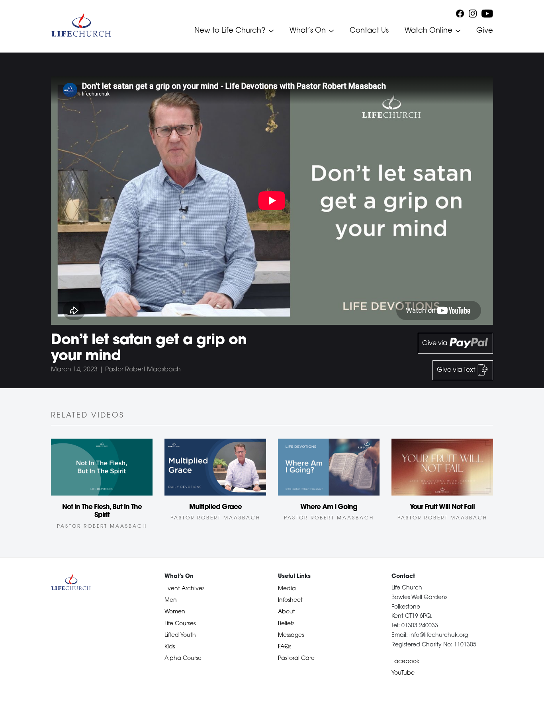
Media (287, 589)
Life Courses (180, 624)
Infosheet (290, 600)
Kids (169, 647)
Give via (435, 343)
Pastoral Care (296, 659)
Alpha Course (183, 659)
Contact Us (369, 31)
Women (174, 612)
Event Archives (184, 589)
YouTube (403, 673)
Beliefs (286, 624)
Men (170, 600)
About (286, 612)
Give (484, 31)
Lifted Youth (180, 635)
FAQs (284, 647)
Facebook (405, 662)
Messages (291, 635)
